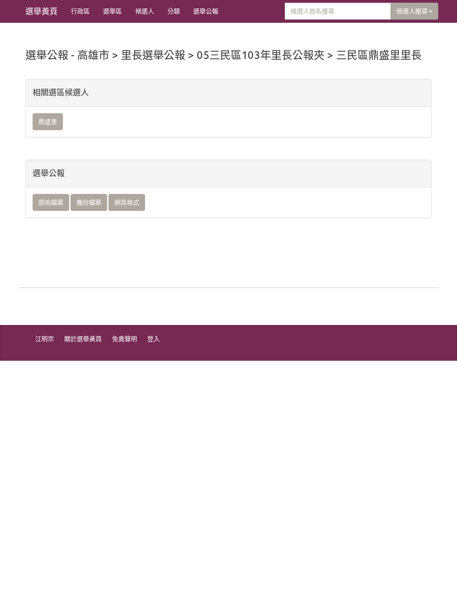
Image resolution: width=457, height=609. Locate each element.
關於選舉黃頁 (83, 338)
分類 (173, 11)
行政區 (80, 11)
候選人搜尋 (412, 11)
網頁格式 (126, 202)
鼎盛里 (47, 121)
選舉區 (112, 11)
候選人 (144, 11)
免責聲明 (124, 338)
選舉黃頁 (41, 11)
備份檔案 (88, 202)
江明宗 (44, 338)
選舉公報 (205, 11)
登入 (153, 338)
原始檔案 (50, 202)
